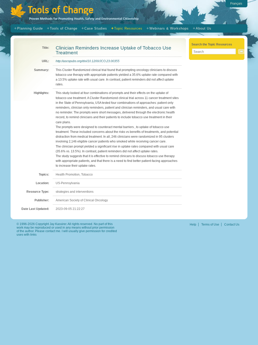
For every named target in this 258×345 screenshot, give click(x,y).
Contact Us (231, 224)
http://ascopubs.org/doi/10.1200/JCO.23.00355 (87, 61)
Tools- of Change (83, 13)
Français (236, 3)
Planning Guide (30, 28)
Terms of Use (210, 224)
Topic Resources (128, 28)
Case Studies (95, 28)
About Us (203, 28)
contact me (52, 231)
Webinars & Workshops (169, 28)
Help (193, 224)
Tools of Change (63, 28)
